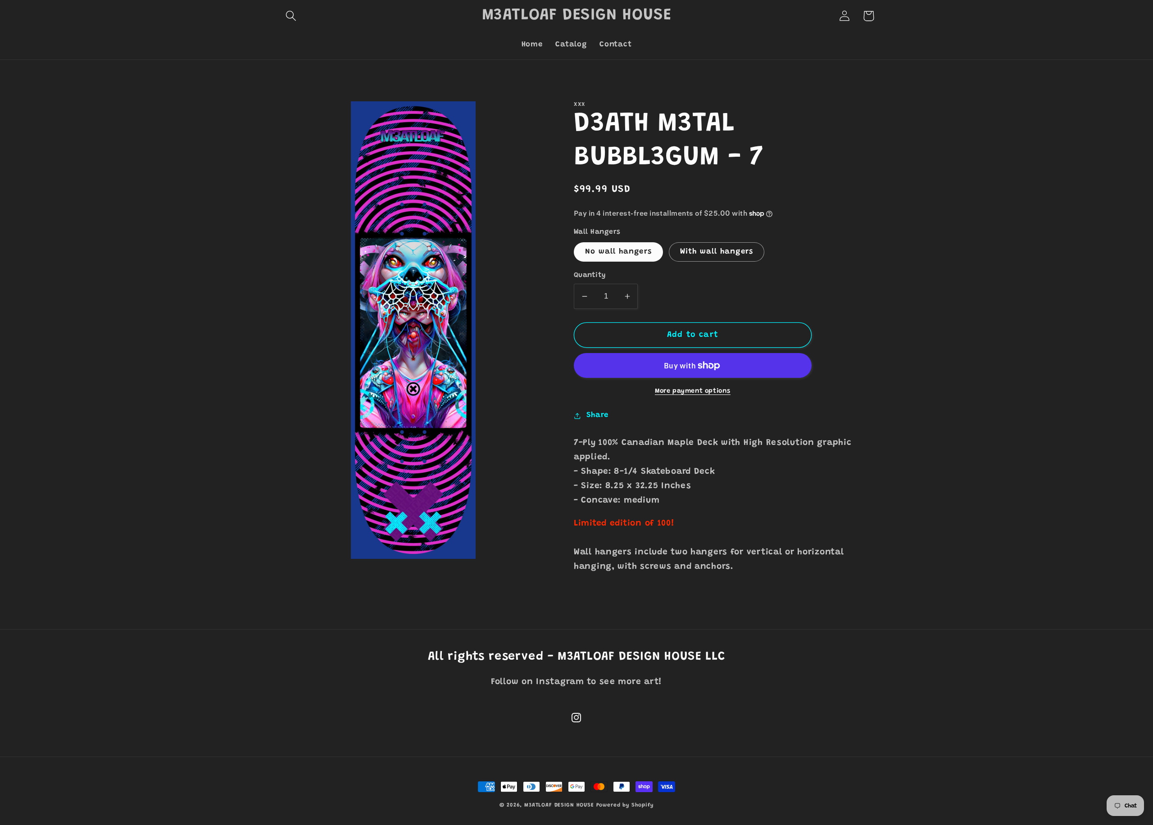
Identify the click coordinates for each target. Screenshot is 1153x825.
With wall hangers (716, 251)
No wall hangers (618, 251)
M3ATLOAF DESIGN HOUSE (559, 805)
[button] (291, 16)
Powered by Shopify (625, 805)
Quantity (590, 275)
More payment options (693, 391)
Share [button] (597, 415)
